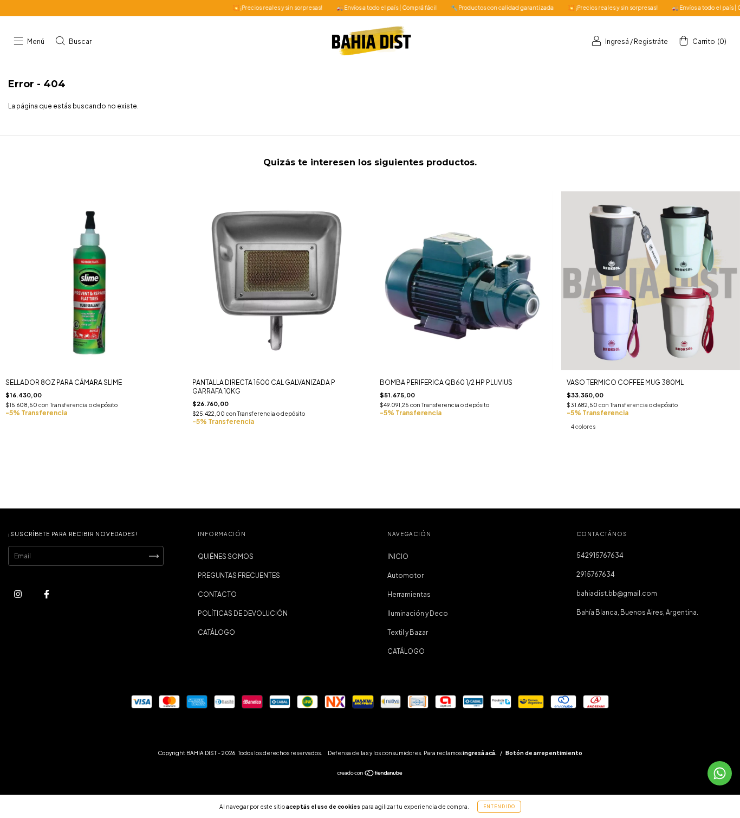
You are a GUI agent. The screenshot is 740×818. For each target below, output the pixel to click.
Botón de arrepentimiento (543, 753)
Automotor (405, 575)
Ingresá (617, 41)
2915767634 (595, 574)
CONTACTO (217, 594)
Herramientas (409, 594)
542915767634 (600, 555)
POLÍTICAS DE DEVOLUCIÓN (243, 613)
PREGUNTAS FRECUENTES (239, 575)
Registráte (651, 41)
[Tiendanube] (370, 774)
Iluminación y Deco (417, 613)
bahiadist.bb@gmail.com (616, 593)
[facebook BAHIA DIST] (46, 594)
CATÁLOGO (216, 632)
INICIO (397, 556)
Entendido (499, 806)
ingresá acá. (480, 753)
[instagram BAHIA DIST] (18, 594)
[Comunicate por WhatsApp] (719, 773)
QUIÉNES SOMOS (226, 556)
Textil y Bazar (407, 632)
